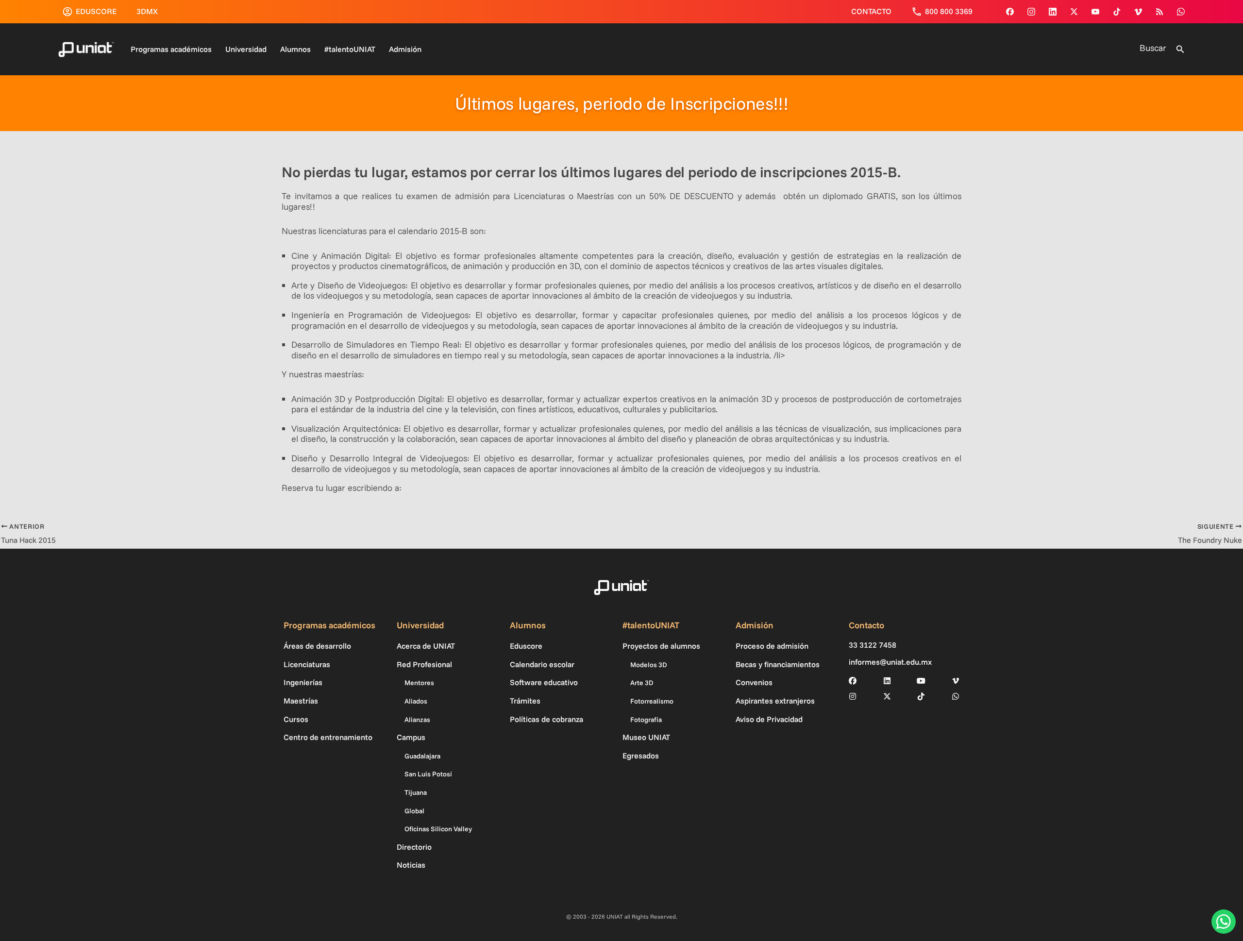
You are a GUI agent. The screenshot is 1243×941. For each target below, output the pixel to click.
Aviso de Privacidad (769, 719)
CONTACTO (871, 11)
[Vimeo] (1138, 12)
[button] (1180, 49)
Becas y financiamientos (778, 664)
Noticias (411, 865)
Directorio (414, 847)
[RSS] (1159, 12)
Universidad (246, 49)
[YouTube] (1095, 12)
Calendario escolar (542, 664)
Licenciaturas (307, 664)
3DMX (147, 11)
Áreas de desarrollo (317, 646)
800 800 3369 (949, 11)
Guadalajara (422, 756)
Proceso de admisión (772, 646)
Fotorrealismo (651, 701)
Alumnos (295, 49)
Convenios (754, 682)
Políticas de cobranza (546, 719)
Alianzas (417, 719)
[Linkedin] (1053, 12)
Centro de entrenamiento (328, 737)
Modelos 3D (648, 664)
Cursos (296, 719)
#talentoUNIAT (349, 49)
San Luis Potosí (428, 774)
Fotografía (646, 719)
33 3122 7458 (872, 645)
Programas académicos (171, 49)
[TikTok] (1117, 12)
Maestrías (301, 701)
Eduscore (526, 646)
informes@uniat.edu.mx (890, 662)
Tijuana (415, 792)
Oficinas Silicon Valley (438, 828)
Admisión (405, 49)
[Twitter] (1074, 12)
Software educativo (544, 682)
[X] (887, 696)
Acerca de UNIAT (426, 646)
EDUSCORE (96, 11)
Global (414, 811)
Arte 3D (642, 682)
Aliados (415, 701)
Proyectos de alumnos (661, 646)
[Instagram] (1031, 12)
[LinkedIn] (887, 681)
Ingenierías (303, 682)
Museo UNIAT (646, 737)
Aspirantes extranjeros (775, 701)
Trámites (525, 701)
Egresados (640, 755)
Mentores (419, 682)
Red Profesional (424, 664)
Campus (411, 737)
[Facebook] (1010, 12)
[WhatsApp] (1181, 12)
